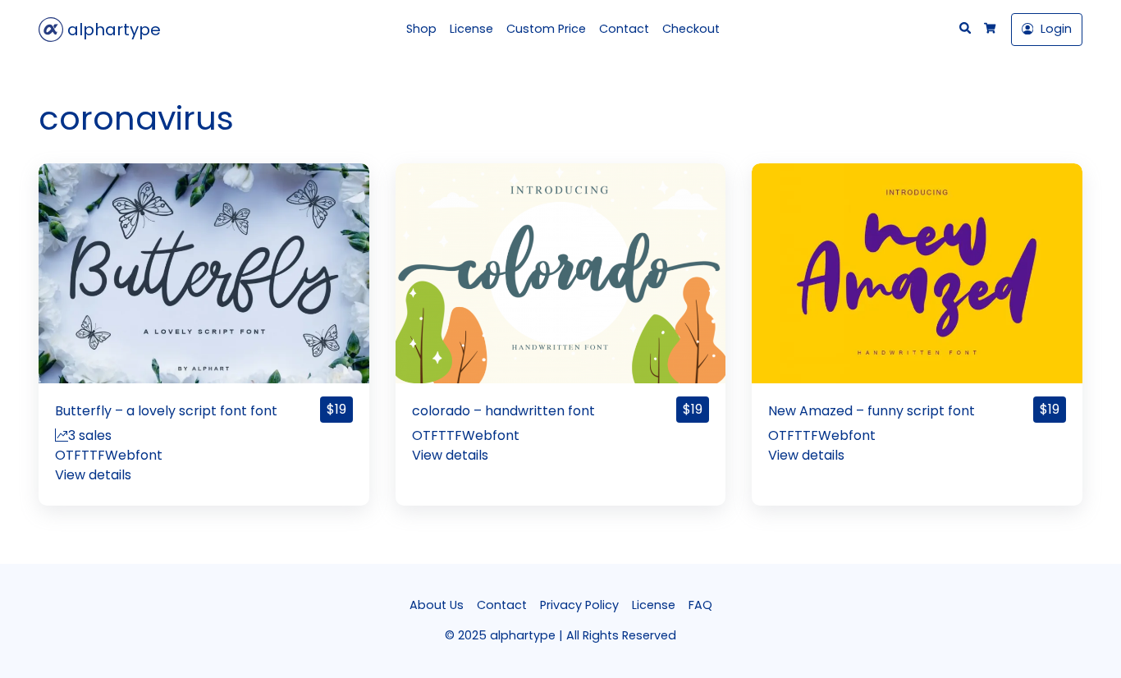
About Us (437, 605)
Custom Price (546, 29)
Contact (624, 29)
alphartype (112, 29)
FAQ (700, 605)
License (471, 29)
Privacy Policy (579, 605)
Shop (421, 29)
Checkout (691, 29)
